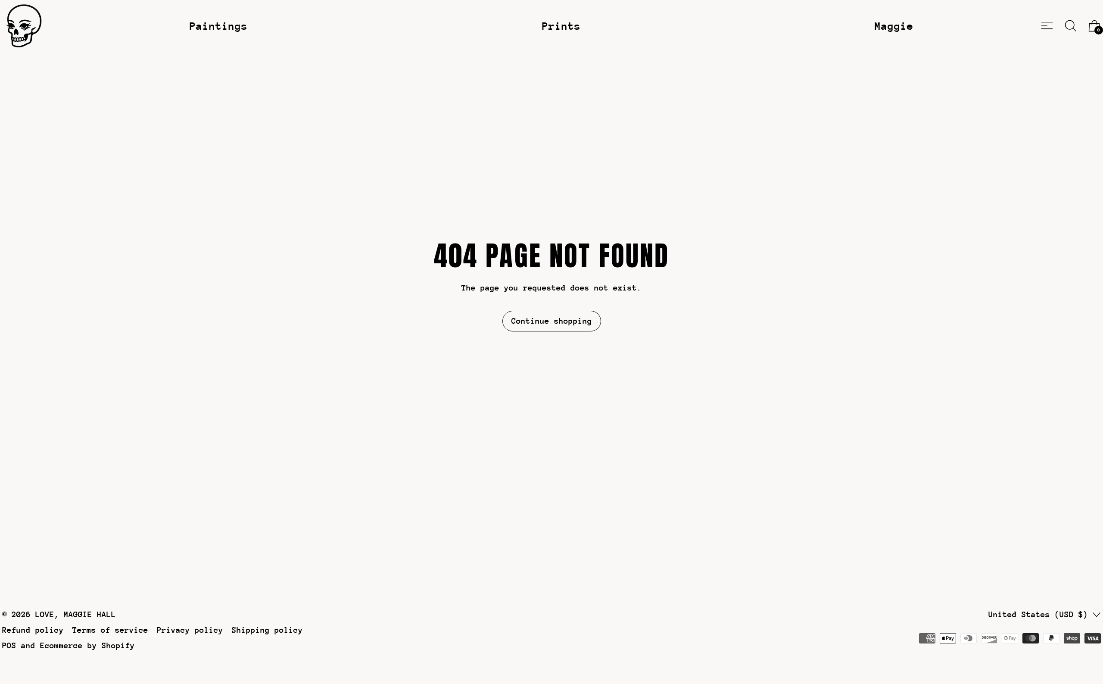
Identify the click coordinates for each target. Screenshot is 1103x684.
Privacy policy (190, 629)
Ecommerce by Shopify (87, 645)
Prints (561, 26)
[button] (1070, 25)
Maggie (894, 26)
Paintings (219, 26)
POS (9, 645)
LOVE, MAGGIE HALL (75, 614)
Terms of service (110, 629)
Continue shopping (551, 320)
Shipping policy (267, 629)
